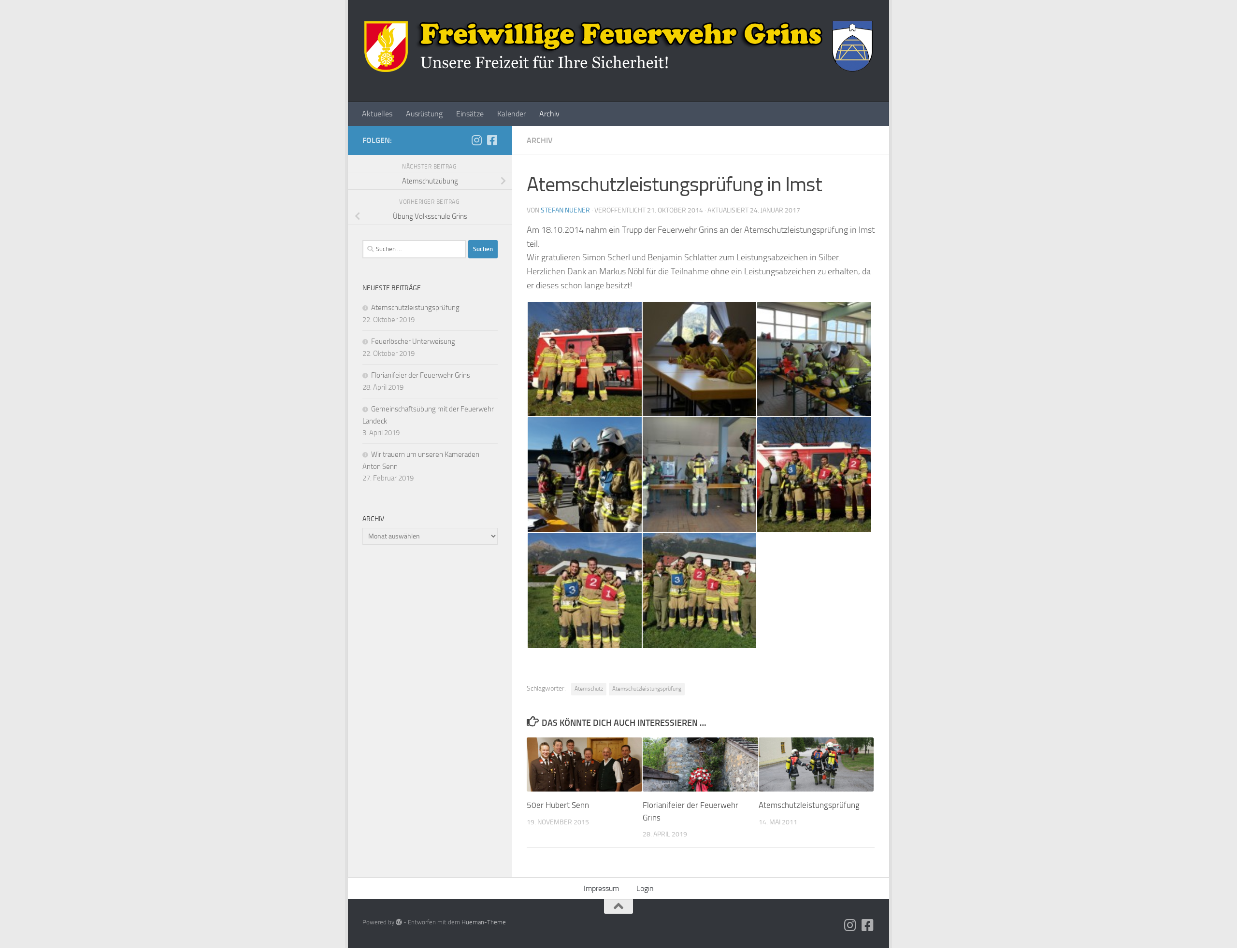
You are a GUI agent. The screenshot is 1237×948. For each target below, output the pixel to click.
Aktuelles (377, 113)
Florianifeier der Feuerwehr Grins (420, 375)
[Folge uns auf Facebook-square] (492, 140)
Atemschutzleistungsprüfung (646, 688)
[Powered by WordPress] (399, 922)
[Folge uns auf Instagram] (476, 140)
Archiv (549, 113)
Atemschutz (589, 688)
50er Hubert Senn (558, 805)
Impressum (601, 888)
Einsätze (470, 113)
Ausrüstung (424, 113)
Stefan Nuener (565, 210)
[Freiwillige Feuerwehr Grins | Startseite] (618, 46)
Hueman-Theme (483, 922)
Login (645, 888)
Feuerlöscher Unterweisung (413, 341)
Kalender (511, 113)
